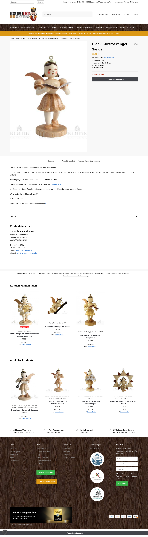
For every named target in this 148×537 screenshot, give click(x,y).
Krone (107, 273)
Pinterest (66, 455)
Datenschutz (14, 461)
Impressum (119, 2)
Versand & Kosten (42, 458)
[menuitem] (22, 2)
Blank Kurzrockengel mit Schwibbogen (90, 402)
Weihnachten (20, 38)
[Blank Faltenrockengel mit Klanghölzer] (90, 310)
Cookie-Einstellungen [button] (47, 481)
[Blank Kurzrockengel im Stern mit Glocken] (123, 380)
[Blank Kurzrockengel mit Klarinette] (25, 384)
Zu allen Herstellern (43, 451)
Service (126, 14)
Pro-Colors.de (94, 449)
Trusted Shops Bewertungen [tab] (89, 161)
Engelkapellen (56, 184)
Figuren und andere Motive (48, 38)
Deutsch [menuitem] (14, 2)
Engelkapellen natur (66, 273)
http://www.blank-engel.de (27, 253)
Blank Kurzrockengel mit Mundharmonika (57, 402)
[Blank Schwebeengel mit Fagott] (57, 305)
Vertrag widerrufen (46, 472)
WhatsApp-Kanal (69, 458)
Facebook (66, 449)
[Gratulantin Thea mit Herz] (137, 44)
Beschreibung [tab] (53, 161)
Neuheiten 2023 (60, 398)
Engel (47, 204)
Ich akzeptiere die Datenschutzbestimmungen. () (127, 476)
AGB (38, 467)
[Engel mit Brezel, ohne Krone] (135, 44)
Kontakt (126, 2)
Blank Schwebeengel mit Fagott (57, 326)
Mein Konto (134, 2)
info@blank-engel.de (24, 250)
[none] (22, 2)
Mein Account (41, 449)
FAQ (38, 455)
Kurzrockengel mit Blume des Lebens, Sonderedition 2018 (24, 335)
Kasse (136, 14)
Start (12, 38)
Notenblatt (125, 273)
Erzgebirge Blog (102, 14)
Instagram (66, 451)
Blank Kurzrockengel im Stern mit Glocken (123, 402)
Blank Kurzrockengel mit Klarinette (24, 410)
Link (118, 479)
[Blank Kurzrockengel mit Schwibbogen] (90, 380)
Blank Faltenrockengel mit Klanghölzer (90, 336)
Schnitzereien (32, 38)
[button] (134, 27)
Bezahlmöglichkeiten (43, 461)
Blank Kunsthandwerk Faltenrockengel (76, 276)
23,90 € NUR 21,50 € (111, 33)
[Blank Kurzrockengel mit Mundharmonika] (57, 380)
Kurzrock (114, 273)
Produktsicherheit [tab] (68, 161)
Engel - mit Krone (52, 273)
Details (24, 349)
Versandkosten (108, 57)
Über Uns (13, 449)
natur (119, 273)
